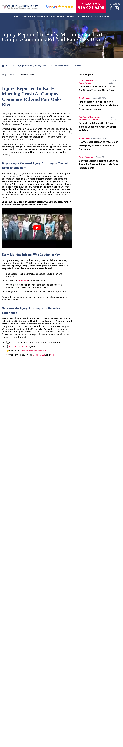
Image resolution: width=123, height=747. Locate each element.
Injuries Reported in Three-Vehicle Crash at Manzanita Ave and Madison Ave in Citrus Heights (98, 105)
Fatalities (90, 83)
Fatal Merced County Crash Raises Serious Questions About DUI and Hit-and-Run (98, 127)
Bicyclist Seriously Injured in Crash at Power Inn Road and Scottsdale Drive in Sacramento (98, 164)
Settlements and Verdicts (33, 350)
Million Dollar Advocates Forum (46, 329)
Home (8, 66)
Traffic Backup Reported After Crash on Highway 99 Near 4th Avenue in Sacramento (98, 145)
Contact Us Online (18, 346)
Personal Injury (42, 17)
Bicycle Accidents (86, 157)
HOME (16, 17)
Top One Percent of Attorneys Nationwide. (44, 331)
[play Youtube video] (37, 228)
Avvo (42, 355)
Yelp (52, 355)
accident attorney (37, 202)
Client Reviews (102, 17)
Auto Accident (84, 80)
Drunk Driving (95, 117)
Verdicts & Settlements (79, 17)
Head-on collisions (93, 119)
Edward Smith (27, 74)
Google (36, 355)
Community (58, 17)
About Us (26, 17)
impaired (23, 280)
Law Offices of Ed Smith (37, 323)
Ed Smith (17, 318)
